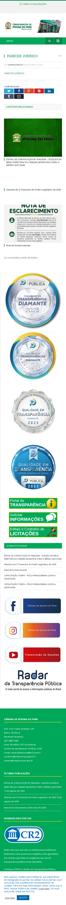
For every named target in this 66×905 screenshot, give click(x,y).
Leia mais (44, 888)
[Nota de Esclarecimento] (33, 224)
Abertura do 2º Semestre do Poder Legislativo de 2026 (32, 7)
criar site (23, 849)
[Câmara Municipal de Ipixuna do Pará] (33, 25)
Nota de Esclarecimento (18, 245)
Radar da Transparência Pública (39, 869)
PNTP (17, 869)
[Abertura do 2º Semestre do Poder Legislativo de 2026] (33, 183)
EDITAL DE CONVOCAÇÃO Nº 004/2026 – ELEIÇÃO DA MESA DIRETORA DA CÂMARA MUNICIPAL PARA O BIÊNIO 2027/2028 (34, 162)
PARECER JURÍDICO (14, 73)
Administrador (15, 65)
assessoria (26, 853)
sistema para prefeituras (43, 849)
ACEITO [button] (23, 897)
